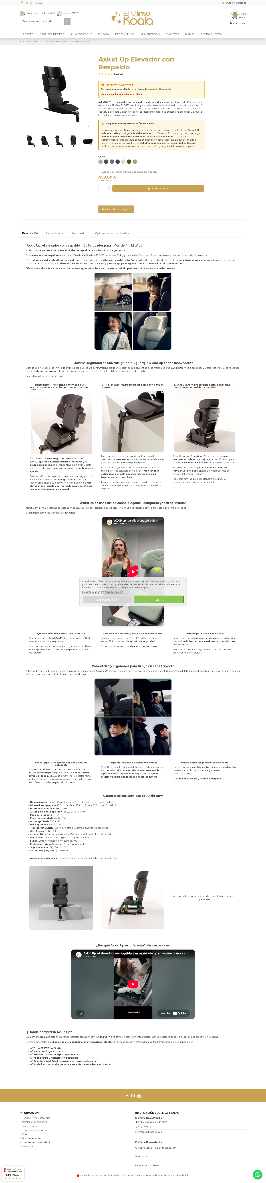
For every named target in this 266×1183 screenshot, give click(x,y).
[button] (211, 34)
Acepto (159, 599)
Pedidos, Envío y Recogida (36, 1118)
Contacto (39, 3)
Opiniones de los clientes (112, 233)
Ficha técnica (55, 233)
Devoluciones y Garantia (35, 1130)
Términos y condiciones (34, 1122)
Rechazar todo (107, 599)
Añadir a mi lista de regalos (116, 209)
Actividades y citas (31, 1138)
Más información (91, 591)
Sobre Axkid (79, 233)
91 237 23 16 (144, 1127)
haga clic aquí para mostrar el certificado (169, 1175)
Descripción (30, 233)
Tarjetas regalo (29, 1146)
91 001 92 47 (142, 1156)
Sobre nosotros (30, 1126)
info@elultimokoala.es (150, 1132)
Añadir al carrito (160, 188)
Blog (24, 1134)
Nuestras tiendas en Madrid (36, 1142)
